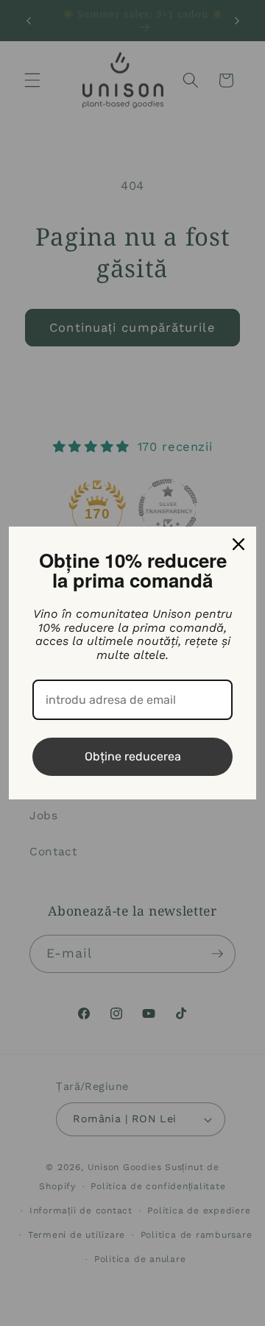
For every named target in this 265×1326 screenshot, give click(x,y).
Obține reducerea (133, 756)
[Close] (238, 544)
